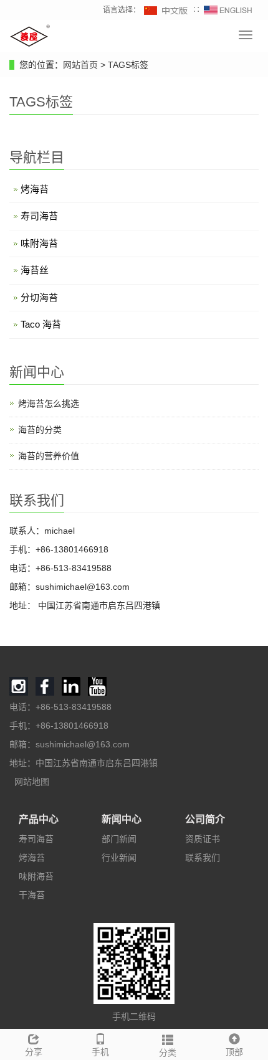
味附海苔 (39, 243)
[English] (228, 10)
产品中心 (39, 819)
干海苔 (32, 895)
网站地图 (31, 782)
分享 (33, 1052)
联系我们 (202, 858)
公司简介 (205, 819)
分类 (167, 1053)
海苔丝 (35, 270)
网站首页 (80, 65)
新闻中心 (121, 819)
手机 (100, 1052)
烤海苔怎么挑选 (48, 404)
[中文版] (166, 10)
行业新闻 (119, 858)
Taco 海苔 (41, 324)
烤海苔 (35, 189)
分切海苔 (39, 297)
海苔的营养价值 (48, 456)
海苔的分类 (40, 430)
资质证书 (202, 839)
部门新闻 (119, 839)
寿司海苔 (39, 216)
